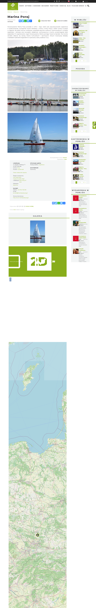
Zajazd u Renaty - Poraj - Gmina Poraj (83, 125)
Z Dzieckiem (36, 5)
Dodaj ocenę (29, 206)
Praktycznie (54, 5)
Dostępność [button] (63, 1)
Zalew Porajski (83, 23)
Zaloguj (86, 1)
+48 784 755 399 (21, 190)
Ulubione (79, 1)
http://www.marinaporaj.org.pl (20, 197)
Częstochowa (80, 77)
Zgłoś (65, 157)
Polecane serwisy (78, 5)
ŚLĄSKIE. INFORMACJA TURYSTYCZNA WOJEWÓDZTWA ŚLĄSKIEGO (23, 1)
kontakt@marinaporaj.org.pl (20, 193)
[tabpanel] (37, 232)
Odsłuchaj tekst (46, 20)
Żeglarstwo (41, 164)
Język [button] (72, 1)
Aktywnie (28, 5)
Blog (69, 5)
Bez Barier (45, 5)
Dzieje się (63, 5)
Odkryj (21, 5)
